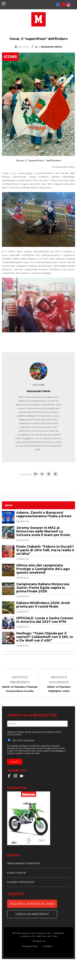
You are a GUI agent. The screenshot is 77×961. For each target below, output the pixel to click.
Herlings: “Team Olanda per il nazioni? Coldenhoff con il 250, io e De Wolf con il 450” (44, 636)
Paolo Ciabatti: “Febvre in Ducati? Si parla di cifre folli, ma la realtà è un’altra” (45, 550)
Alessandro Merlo (38, 391)
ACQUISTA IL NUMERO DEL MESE (32, 903)
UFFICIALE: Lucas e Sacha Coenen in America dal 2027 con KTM (44, 620)
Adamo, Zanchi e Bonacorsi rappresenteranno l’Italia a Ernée (43, 514)
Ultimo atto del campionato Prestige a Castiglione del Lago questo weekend (43, 568)
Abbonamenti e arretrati (23, 863)
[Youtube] (63, 4)
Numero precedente (20, 882)
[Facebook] (58, 4)
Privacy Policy (30, 946)
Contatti (47, 946)
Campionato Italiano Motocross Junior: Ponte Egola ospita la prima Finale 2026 (42, 587)
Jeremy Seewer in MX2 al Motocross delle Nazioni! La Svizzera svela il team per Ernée (43, 531)
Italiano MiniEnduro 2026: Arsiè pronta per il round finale (43, 604)
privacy (59, 751)
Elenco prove (16, 872)
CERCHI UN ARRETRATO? (32, 914)
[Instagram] (69, 4)
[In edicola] (38, 818)
